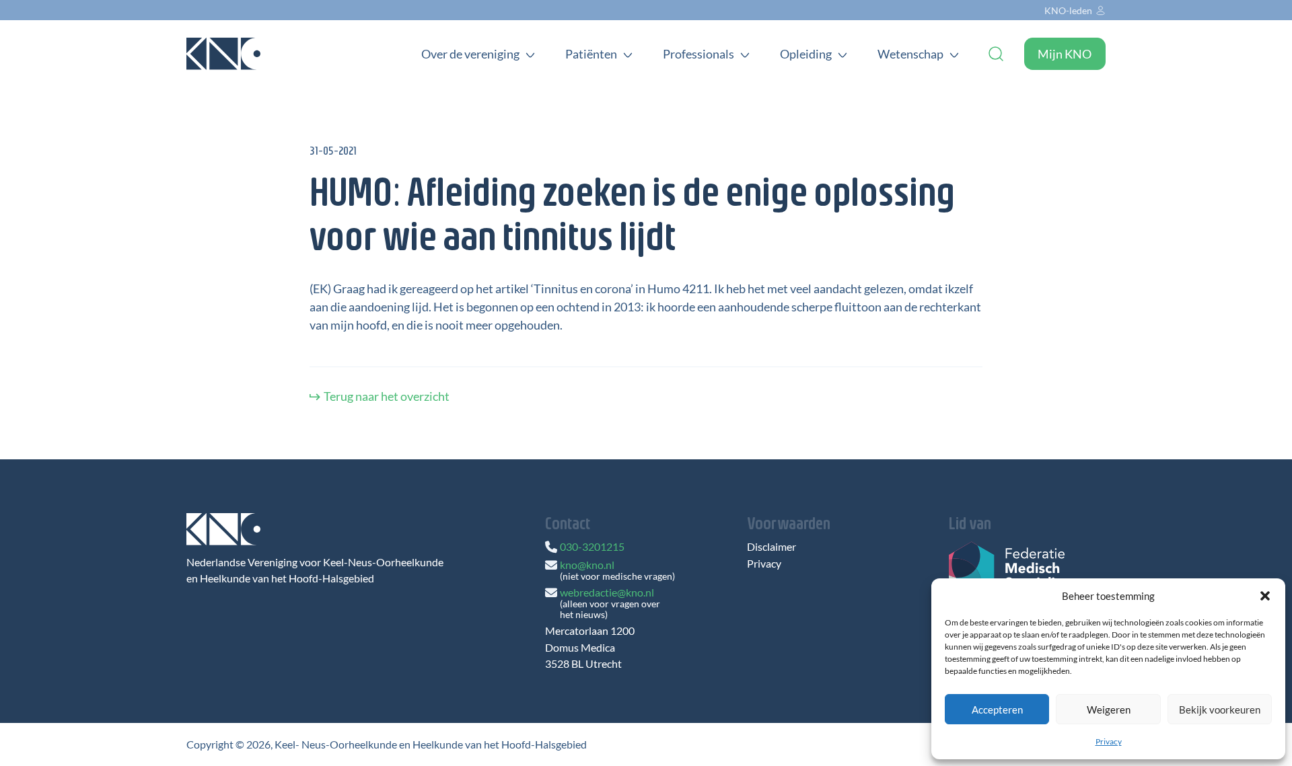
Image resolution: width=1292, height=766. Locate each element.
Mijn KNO (1064, 53)
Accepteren (997, 709)
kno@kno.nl (587, 564)
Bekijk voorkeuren (1219, 709)
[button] (1265, 596)
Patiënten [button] (591, 53)
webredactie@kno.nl (607, 592)
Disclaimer (771, 546)
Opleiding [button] (806, 53)
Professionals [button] (698, 53)
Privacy (1109, 741)
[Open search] (996, 54)
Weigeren (1108, 709)
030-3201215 (592, 546)
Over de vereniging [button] (470, 53)
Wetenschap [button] (910, 53)
